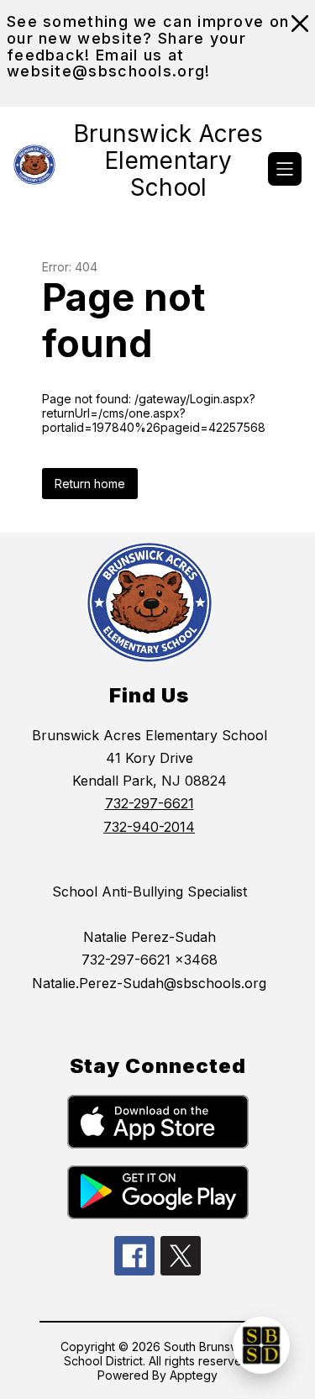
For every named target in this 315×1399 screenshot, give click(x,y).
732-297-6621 (149, 803)
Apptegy (194, 1375)
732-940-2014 (149, 826)
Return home (90, 483)
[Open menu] (285, 169)
